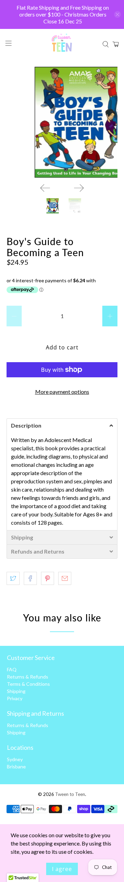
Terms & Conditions (28, 684)
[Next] (79, 188)
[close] (117, 14)
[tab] (62, 425)
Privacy (14, 698)
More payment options (62, 391)
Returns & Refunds (27, 677)
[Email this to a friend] (64, 578)
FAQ (12, 669)
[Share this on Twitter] (13, 578)
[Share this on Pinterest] (47, 578)
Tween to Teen (70, 794)
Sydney (15, 759)
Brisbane (16, 766)
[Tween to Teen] (62, 44)
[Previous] (45, 188)
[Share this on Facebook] (30, 578)
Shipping (16, 691)
